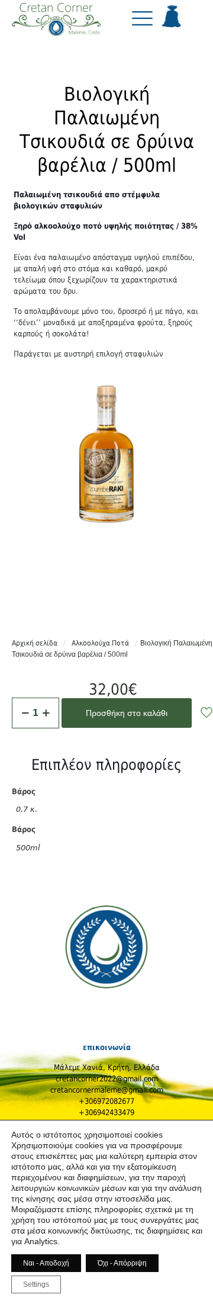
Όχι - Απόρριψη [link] (122, 1263)
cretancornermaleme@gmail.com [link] (106, 1089)
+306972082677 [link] (106, 1101)
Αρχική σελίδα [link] (34, 643)
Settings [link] (36, 1284)
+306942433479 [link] (106, 1112)
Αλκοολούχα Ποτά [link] (100, 643)
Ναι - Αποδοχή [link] (46, 1263)
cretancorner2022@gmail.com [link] (107, 1078)
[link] (56, 23)
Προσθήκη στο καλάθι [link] (126, 713)
